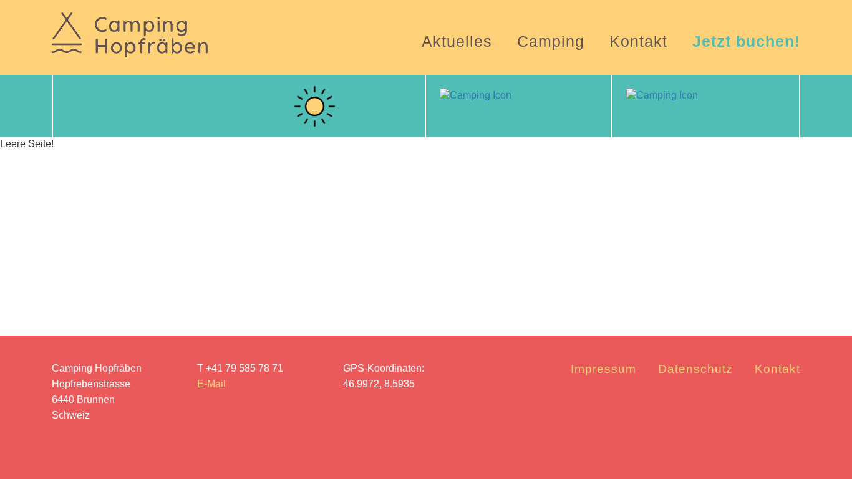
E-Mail (211, 384)
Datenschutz (695, 368)
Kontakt (638, 41)
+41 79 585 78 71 (244, 368)
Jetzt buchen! (746, 41)
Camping (550, 41)
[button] (73, 106)
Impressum (603, 368)
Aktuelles (457, 41)
